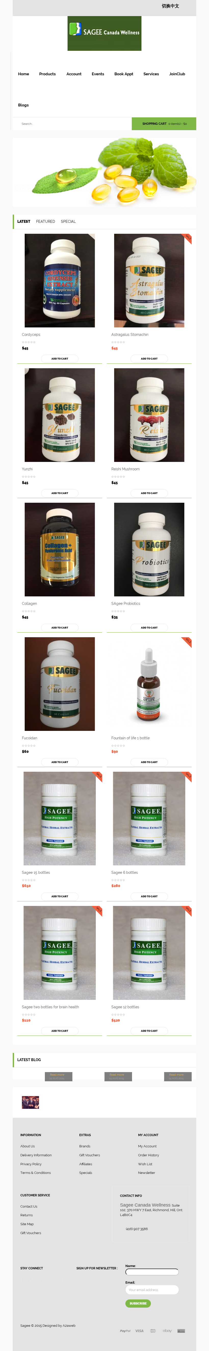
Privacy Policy (31, 1164)
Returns (26, 1215)
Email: (130, 1282)
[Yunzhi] (59, 415)
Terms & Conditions (35, 1173)
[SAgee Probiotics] (149, 549)
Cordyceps (31, 335)
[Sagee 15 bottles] (59, 818)
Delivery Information (36, 1155)
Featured (45, 221)
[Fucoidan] (59, 684)
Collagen (29, 603)
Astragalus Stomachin (129, 335)
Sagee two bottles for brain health (50, 1007)
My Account (147, 1146)
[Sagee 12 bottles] (149, 953)
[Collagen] (59, 549)
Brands (84, 1146)
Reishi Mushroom (125, 469)
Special (68, 221)
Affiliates (85, 1164)
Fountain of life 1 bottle (130, 738)
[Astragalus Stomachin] (149, 280)
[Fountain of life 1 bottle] (149, 684)
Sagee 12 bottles (125, 1007)
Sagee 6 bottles (124, 872)
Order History (148, 1155)
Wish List (145, 1164)
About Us (27, 1146)
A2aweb (69, 1326)
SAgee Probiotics (125, 603)
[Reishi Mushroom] (149, 415)
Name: (130, 1266)
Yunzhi (27, 469)
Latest (23, 221)
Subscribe (138, 1303)
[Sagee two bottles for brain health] (59, 953)
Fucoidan (29, 738)
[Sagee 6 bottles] (149, 818)
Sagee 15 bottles (36, 872)
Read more (57, 1074)
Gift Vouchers (89, 1155)
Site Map (27, 1224)
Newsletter (146, 1173)
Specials (85, 1173)
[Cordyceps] (59, 280)
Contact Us (28, 1206)
